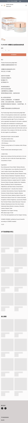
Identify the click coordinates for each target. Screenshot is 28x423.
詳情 (20, 1)
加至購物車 (13, 54)
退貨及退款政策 (6, 417)
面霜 (3, 224)
